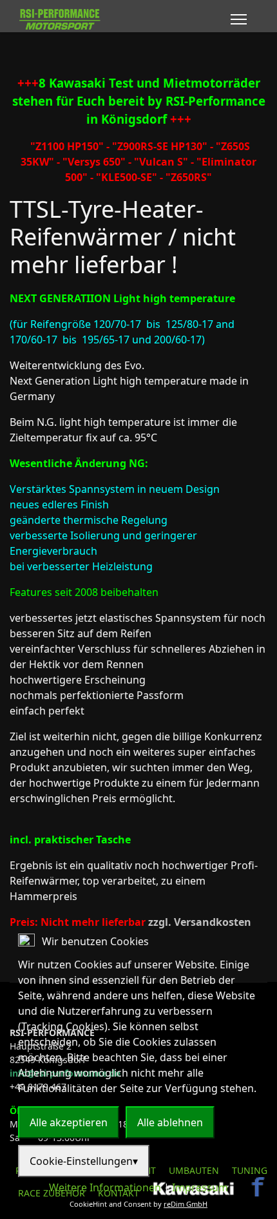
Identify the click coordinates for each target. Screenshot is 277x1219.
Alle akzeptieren (69, 1122)
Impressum (200, 1187)
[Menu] (239, 19)
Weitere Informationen (105, 1187)
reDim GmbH (185, 1204)
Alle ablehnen (170, 1122)
